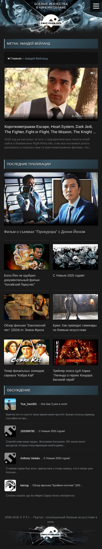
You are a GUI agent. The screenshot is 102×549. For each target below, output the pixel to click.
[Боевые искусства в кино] (51, 23)
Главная (16, 58)
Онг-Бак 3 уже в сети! (54, 404)
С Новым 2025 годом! (52, 431)
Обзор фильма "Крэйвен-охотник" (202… (57, 485)
